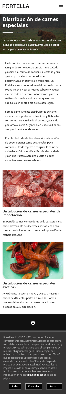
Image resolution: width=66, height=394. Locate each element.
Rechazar (54, 386)
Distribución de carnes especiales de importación (32, 213)
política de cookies (38, 374)
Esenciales (33, 386)
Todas (15, 386)
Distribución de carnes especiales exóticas (29, 285)
